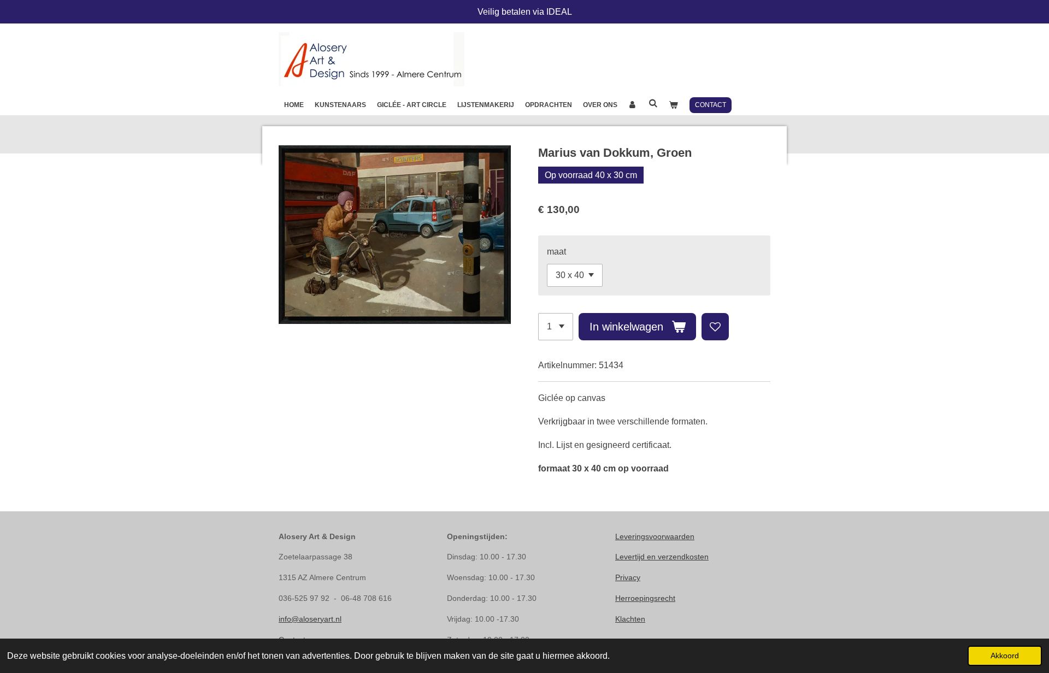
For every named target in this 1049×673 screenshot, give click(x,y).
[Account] (633, 105)
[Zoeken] (653, 103)
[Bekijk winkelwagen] (673, 105)
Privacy (627, 577)
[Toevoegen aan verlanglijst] (715, 326)
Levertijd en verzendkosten (662, 556)
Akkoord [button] (1005, 655)
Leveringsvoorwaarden (654, 536)
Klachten (630, 619)
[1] (555, 326)
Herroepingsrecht (645, 598)
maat (556, 251)
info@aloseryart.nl (310, 619)
